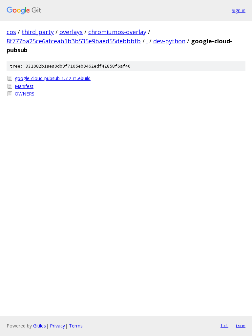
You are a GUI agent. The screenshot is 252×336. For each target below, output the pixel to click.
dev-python (169, 41)
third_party (38, 32)
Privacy (57, 326)
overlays (71, 32)
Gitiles (39, 326)
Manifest (24, 86)
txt (224, 325)
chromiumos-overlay (117, 32)
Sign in (238, 10)
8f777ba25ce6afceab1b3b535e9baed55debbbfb (74, 41)
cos (11, 32)
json (240, 325)
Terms (76, 326)
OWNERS (24, 94)
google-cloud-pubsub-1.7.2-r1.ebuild (53, 78)
